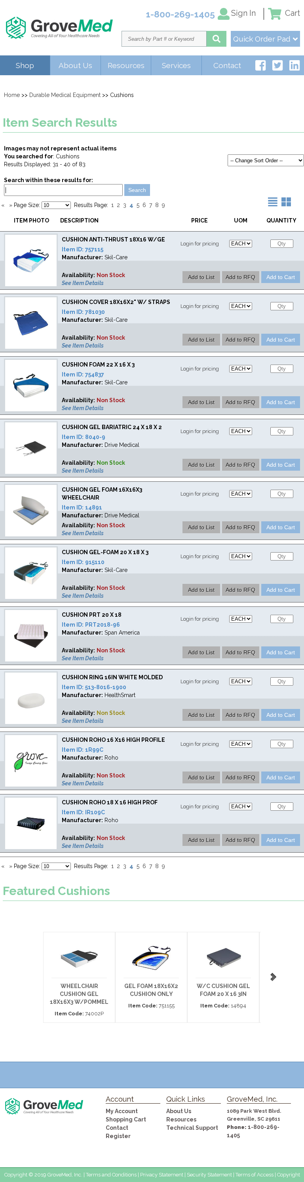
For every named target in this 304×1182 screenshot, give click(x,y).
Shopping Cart (126, 1119)
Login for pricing (199, 244)
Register (118, 1136)
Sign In (243, 13)
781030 (95, 312)
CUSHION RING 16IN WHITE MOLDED (112, 677)
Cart (291, 13)
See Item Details (83, 283)
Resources (126, 65)
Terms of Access (255, 1175)
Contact (227, 65)
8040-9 (95, 437)
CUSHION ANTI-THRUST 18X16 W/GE (113, 239)
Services (176, 65)
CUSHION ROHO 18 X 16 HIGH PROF (110, 802)
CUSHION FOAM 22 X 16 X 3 (98, 364)
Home (12, 95)
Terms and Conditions (111, 1175)
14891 (93, 507)
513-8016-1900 (105, 687)
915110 (94, 562)
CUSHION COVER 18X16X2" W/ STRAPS (116, 302)
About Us (75, 65)
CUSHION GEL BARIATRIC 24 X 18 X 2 (112, 427)
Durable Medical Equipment (65, 95)
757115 (94, 249)
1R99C (94, 750)
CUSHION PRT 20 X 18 (92, 615)
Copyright (288, 1175)
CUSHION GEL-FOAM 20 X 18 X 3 (105, 552)
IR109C (95, 812)
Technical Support (192, 1128)
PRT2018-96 (102, 624)
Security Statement (209, 1175)
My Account (122, 1111)
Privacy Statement (161, 1175)
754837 (94, 374)
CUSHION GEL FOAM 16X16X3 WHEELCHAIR (102, 493)
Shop (25, 65)
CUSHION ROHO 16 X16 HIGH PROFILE (113, 740)
